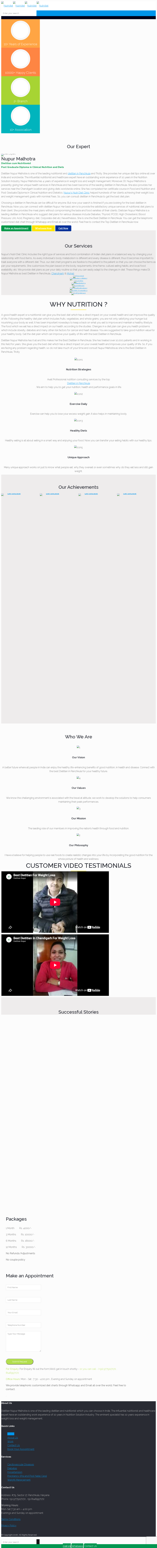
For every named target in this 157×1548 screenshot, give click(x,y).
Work (10, 1441)
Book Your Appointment (20, 1449)
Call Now (63, 228)
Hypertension (14, 1472)
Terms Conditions (11, 1519)
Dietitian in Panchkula (78, 383)
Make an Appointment (16, 228)
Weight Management (19, 1479)
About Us (12, 1437)
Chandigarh (57, 273)
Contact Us (13, 1445)
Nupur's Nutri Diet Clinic (77, 192)
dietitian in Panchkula (79, 173)
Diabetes (12, 1468)
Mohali (70, 273)
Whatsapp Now (43, 228)
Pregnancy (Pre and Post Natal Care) (27, 1476)
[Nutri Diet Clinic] (24, 6)
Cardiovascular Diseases (20, 1464)
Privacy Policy (8, 1525)
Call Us (67, 1546)
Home (10, 1433)
